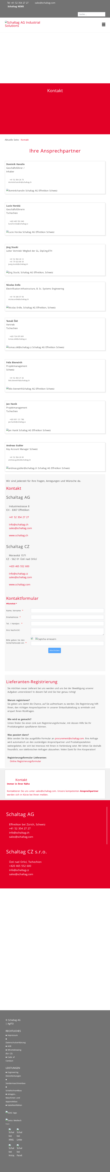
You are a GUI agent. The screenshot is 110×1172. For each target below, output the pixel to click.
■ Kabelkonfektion (14, 1105)
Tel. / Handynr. (13, 623)
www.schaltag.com (19, 584)
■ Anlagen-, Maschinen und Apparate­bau (13, 1098)
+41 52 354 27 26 (17, 378)
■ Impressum (12, 1035)
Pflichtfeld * (11, 603)
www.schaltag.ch (18, 535)
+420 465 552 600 (18, 566)
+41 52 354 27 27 (18, 517)
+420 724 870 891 (17, 336)
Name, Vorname (13, 610)
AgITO (11, 1023)
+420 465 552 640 (17, 221)
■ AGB (8, 1046)
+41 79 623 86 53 (17, 261)
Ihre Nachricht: (13, 630)
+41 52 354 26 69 (17, 457)
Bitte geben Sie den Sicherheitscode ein (15, 641)
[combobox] (91, 14)
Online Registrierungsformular (25, 761)
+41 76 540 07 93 (17, 297)
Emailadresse (12, 617)
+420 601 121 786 (17, 419)
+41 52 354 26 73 (17, 179)
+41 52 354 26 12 (17, 259)
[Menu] (103, 24)
